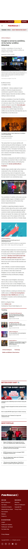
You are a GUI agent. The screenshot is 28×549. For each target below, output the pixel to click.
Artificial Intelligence (5, 37)
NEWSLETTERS (11, 21)
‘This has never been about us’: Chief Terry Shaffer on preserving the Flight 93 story (13, 463)
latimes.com (8, 304)
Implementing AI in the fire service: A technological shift (10, 241)
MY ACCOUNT (18, 21)
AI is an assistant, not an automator (17, 333)
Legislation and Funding (14, 322)
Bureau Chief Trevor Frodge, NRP (17, 244)
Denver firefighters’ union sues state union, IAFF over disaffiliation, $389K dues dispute (14, 443)
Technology (17, 349)
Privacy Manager (5, 534)
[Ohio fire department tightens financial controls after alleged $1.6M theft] (4, 316)
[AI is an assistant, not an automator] (4, 334)
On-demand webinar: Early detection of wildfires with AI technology (13, 134)
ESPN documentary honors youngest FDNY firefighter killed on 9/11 (13, 453)
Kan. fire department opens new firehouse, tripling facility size (13, 458)
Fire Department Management (15, 313)
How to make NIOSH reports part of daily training (13, 411)
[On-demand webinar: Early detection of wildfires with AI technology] (14, 124)
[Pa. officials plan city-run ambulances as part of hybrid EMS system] (4, 325)
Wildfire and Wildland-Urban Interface (10, 352)
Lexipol (10, 540)
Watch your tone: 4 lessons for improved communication (11, 416)
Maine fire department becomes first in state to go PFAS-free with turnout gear (14, 448)
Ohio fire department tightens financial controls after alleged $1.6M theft (16, 316)
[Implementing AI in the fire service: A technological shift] (14, 229)
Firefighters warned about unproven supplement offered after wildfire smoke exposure (18, 343)
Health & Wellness (13, 340)
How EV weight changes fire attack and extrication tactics (13, 407)
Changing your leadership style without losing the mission (13, 402)
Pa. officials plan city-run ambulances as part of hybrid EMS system (17, 325)
